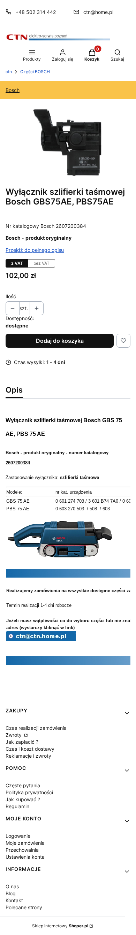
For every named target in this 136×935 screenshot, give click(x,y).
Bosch (13, 90)
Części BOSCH (35, 71)
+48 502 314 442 (35, 12)
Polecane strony (24, 907)
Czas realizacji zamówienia (36, 728)
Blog (11, 893)
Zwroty (14, 735)
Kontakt (14, 900)
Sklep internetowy (60, 925)
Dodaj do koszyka (60, 340)
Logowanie (18, 836)
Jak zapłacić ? (22, 742)
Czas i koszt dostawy (30, 749)
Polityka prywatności (29, 792)
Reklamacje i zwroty (28, 756)
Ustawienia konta (25, 857)
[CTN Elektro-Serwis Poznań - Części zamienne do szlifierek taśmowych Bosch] (41, 638)
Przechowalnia (22, 850)
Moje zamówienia (25, 843)
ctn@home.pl (98, 12)
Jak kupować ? (23, 799)
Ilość (11, 296)
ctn (9, 71)
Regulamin (17, 806)
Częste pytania (23, 785)
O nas (12, 886)
